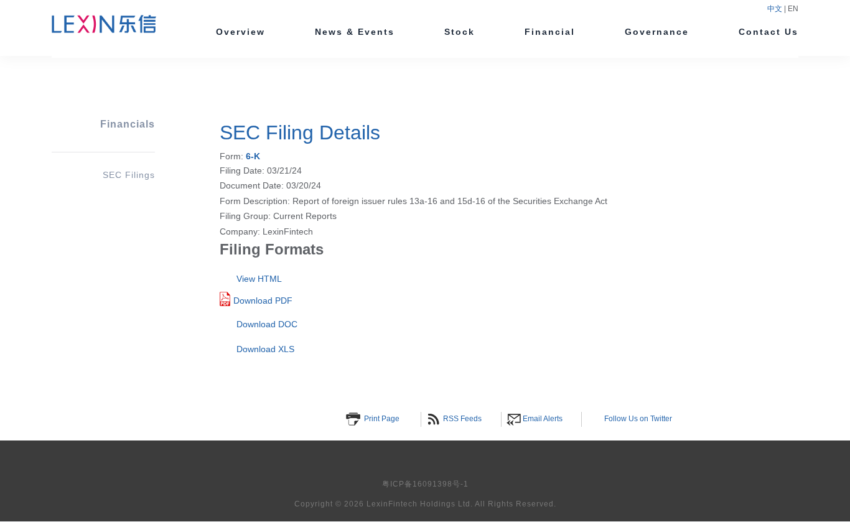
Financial (550, 32)
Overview (240, 32)
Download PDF (262, 300)
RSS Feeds (462, 418)
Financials (127, 124)
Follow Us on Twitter (638, 418)
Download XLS (265, 349)
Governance (657, 32)
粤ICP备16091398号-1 (425, 484)
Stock (459, 32)
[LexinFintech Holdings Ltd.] (104, 28)
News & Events (355, 32)
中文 (775, 8)
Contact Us (768, 32)
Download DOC (266, 324)
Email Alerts (543, 418)
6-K (253, 156)
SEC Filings (129, 175)
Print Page (381, 418)
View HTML (259, 279)
